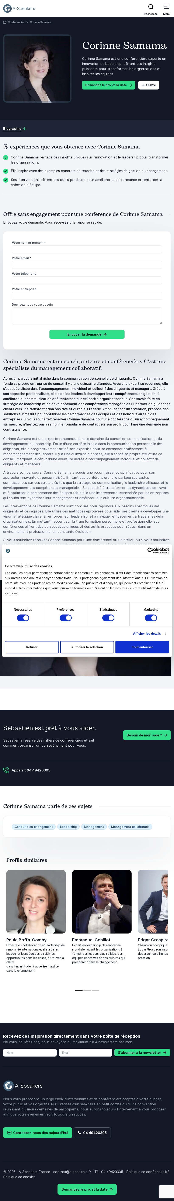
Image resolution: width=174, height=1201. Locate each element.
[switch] (66, 617)
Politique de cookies (19, 1177)
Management (94, 827)
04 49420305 (94, 1133)
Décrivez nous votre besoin (32, 304)
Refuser (32, 647)
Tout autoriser (142, 647)
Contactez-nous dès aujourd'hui (39, 1133)
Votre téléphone (24, 273)
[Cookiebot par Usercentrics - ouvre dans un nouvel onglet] (150, 550)
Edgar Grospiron (154, 939)
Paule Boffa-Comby (26, 939)
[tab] (79, 990)
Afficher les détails (147, 633)
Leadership (68, 827)
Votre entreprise (24, 289)
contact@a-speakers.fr (72, 1172)
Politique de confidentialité (147, 1172)
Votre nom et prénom (29, 242)
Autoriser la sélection (87, 647)
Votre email (21, 258)
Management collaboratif (130, 827)
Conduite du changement (34, 827)
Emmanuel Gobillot (91, 939)
